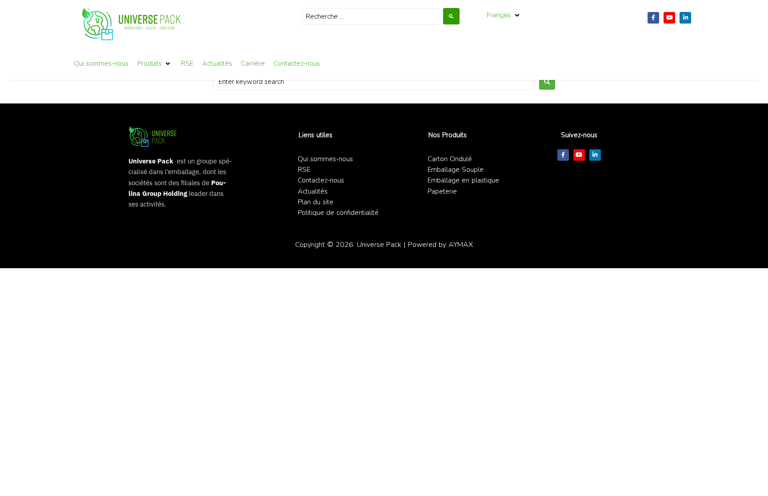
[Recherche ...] (372, 16)
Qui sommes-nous (325, 159)
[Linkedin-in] (685, 18)
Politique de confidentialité (338, 212)
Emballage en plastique (463, 180)
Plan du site (315, 202)
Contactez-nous (321, 180)
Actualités (313, 191)
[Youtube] (669, 18)
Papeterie (442, 191)
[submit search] (451, 16)
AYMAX (460, 244)
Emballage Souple (456, 169)
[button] (503, 15)
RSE (304, 169)
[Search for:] (374, 81)
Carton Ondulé (450, 159)
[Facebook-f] (653, 18)
